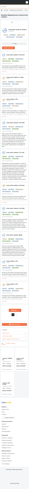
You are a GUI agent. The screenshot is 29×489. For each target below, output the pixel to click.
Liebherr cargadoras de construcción (14, 339)
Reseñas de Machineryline (8, 445)
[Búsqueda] (27, 6)
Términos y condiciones (7, 437)
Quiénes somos (5, 409)
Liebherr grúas (14, 333)
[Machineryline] (2, 10)
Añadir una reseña (15, 324)
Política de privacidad (6, 440)
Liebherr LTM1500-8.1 (7, 359)
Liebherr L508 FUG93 (6, 383)
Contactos (4, 414)
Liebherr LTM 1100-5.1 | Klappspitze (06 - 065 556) (20, 359)
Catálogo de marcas (6, 447)
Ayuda (3, 411)
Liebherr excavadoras (14, 336)
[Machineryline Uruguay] (10, 2)
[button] (27, 2)
